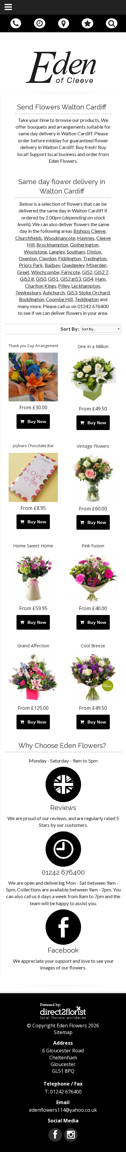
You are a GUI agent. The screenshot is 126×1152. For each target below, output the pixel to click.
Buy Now (35, 421)
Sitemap (63, 1032)
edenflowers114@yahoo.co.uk (63, 1110)
